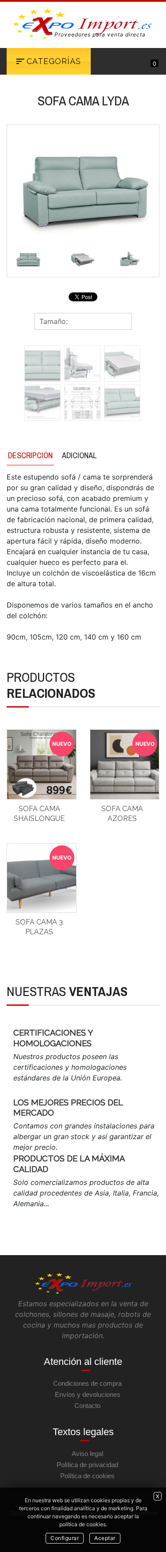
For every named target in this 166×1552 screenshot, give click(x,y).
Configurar (64, 1538)
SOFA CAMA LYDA (83, 100)
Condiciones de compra (87, 1383)
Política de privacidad (87, 1464)
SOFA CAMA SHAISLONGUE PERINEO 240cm (39, 818)
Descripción (30, 455)
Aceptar (105, 1538)
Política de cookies (87, 1476)
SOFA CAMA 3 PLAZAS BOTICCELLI (39, 932)
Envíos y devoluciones (87, 1394)
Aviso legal (87, 1453)
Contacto (87, 1405)
